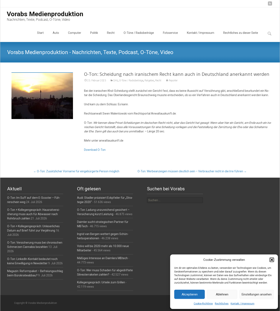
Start (40, 32)
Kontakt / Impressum (242, 303)
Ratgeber (149, 80)
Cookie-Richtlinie (203, 303)
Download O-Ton (95, 149)
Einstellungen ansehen (257, 294)
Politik (94, 32)
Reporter (173, 80)
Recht (111, 32)
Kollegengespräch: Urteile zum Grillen (101, 282)
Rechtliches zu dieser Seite (240, 32)
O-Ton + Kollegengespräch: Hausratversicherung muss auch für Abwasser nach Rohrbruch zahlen (33, 214)
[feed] (270, 5)
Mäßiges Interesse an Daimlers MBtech (102, 258)
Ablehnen (222, 294)
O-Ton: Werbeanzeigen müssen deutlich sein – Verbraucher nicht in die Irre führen (192, 171)
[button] (272, 260)
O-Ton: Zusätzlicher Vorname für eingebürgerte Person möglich (76, 171)
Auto (56, 32)
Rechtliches (222, 303)
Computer (74, 32)
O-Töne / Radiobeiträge (139, 32)
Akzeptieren (190, 294)
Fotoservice (170, 32)
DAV (115, 80)
